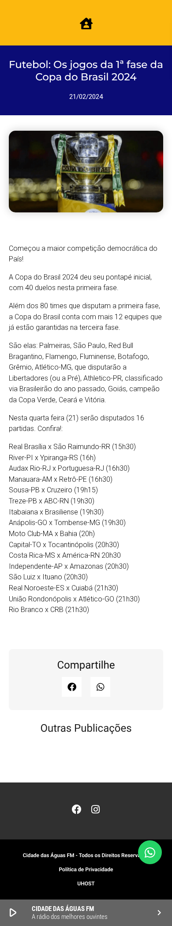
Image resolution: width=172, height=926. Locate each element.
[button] (72, 687)
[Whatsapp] (150, 852)
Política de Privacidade (86, 869)
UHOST (85, 884)
